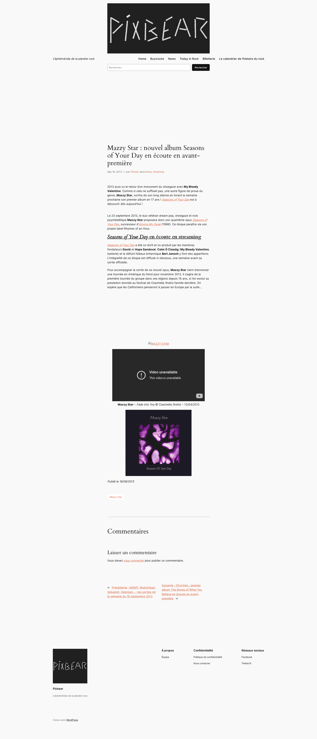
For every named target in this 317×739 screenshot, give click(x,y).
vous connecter (134, 560)
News (149, 171)
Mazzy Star (116, 497)
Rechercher (201, 67)
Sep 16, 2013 (114, 171)
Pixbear (135, 171)
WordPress (72, 719)
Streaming (158, 171)
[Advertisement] (158, 100)
